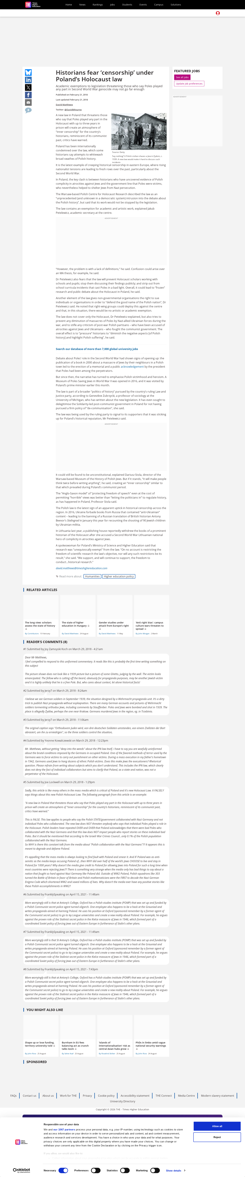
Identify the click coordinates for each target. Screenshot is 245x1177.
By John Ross (30, 1053)
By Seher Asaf (68, 1053)
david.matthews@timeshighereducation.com (81, 568)
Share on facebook (28, 95)
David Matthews (64, 104)
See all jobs (182, 77)
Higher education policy (119, 576)
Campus (158, 4)
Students (127, 4)
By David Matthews (70, 633)
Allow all (217, 1126)
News (82, 4)
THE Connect (164, 1095)
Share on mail (28, 102)
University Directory (122, 1101)
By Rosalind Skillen (107, 1053)
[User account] (218, 13)
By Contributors (32, 633)
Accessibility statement (135, 1095)
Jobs (112, 4)
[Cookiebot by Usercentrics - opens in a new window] (21, 1170)
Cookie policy (106, 1095)
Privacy (87, 1095)
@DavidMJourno (73, 109)
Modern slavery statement (217, 1095)
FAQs (13, 1095)
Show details (173, 1170)
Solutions (176, 4)
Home (69, 4)
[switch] (95, 1170)
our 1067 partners (64, 1129)
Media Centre (186, 1095)
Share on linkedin (28, 80)
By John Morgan (143, 633)
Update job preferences (189, 83)
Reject (217, 1137)
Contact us (29, 1095)
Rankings (98, 4)
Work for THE (68, 1095)
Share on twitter (28, 87)
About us (48, 1095)
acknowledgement (132, 366)
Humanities (92, 576)
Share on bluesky (28, 72)
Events (143, 4)
